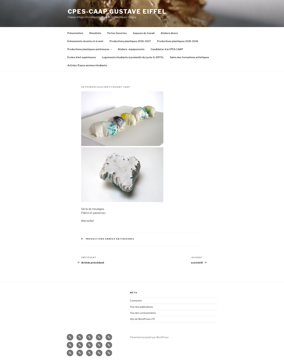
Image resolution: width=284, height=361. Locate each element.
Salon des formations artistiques (189, 57)
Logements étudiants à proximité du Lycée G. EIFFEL (133, 57)
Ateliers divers (169, 33)
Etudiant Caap (119, 87)
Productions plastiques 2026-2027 (130, 41)
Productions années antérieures (110, 239)
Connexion (136, 300)
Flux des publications (141, 306)
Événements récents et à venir (85, 41)
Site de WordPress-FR (142, 319)
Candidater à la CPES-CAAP (167, 49)
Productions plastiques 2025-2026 (177, 41)
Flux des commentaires (143, 313)
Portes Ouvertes (117, 33)
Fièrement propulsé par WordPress (149, 337)
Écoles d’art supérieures (81, 57)
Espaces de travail (143, 33)
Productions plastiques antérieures (88, 49)
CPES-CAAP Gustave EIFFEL (117, 11)
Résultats (95, 33)
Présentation (75, 33)
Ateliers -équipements (131, 49)
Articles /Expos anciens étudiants (87, 65)
